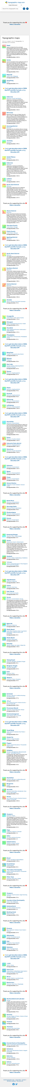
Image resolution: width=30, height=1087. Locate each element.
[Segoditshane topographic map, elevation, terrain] (4, 581)
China (8, 82)
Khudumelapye (11, 512)
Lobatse (9, 179)
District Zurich (20, 542)
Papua (13, 679)
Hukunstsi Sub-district (14, 443)
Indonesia (9, 587)
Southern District (12, 268)
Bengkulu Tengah (21, 661)
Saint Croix (10, 969)
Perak (13, 913)
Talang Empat (11, 660)
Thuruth (19, 715)
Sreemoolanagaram (13, 714)
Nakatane (10, 947)
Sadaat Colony (11, 842)
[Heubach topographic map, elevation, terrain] (4, 558)
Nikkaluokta (10, 935)
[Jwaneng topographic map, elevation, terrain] (4, 142)
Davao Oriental (16, 943)
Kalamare (9, 465)
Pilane (8, 387)
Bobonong (10, 399)
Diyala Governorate (13, 593)
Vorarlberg (13, 859)
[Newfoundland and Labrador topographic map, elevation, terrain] (4, 1005)
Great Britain (11, 864)
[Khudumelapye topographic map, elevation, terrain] (4, 514)
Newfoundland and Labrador (15, 999)
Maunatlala (10, 421)
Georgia (16, 227)
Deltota (9, 1062)
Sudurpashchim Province (16, 323)
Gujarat (11, 731)
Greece (8, 563)
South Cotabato (16, 484)
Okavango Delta (12, 506)
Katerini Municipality (14, 565)
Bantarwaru (10, 982)
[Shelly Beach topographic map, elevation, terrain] (4, 632)
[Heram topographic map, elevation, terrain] (4, 799)
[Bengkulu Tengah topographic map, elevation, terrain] (4, 667)
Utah (15, 317)
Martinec (9, 1014)
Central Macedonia (15, 563)
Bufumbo (9, 643)
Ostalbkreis (24, 558)
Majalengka (20, 984)
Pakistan (9, 843)
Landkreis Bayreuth (20, 779)
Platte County (11, 231)
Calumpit (19, 831)
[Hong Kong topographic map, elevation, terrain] (4, 82)
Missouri (16, 233)
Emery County (20, 317)
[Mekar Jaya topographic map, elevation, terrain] (4, 878)
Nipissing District (19, 366)
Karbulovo (10, 1049)
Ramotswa (10, 449)
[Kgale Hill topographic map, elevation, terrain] (4, 625)
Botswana (9, 98)
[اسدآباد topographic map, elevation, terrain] (4, 703)
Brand (8, 858)
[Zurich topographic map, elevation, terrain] (4, 547)
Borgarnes (10, 783)
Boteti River (10, 500)
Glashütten (10, 778)
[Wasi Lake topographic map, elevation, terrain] (4, 366)
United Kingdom (10, 865)
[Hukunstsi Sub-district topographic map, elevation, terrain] (4, 445)
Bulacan (9, 358)
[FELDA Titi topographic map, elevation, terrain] (4, 739)
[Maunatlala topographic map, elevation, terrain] (4, 428)
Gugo (8, 830)
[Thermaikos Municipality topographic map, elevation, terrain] (4, 872)
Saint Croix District (11, 972)
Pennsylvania (17, 336)
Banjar (22, 709)
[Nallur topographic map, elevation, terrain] (4, 837)
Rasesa (9, 371)
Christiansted (19, 972)
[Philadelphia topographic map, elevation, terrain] (4, 337)
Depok (19, 878)
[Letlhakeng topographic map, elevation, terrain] (4, 407)
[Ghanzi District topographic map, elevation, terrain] (4, 216)
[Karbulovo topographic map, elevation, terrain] (4, 1051)
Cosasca (9, 928)
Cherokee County (12, 225)
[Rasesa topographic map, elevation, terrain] (4, 373)
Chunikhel (10, 328)
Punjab (13, 843)
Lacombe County (19, 978)
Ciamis (9, 585)
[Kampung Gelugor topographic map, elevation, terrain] (4, 536)
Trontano (9, 931)
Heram (9, 796)
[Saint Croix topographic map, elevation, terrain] (4, 971)
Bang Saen (10, 352)
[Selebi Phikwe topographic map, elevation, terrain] (4, 158)
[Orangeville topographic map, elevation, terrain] (4, 317)
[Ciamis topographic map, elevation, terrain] (4, 587)
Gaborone (10, 97)
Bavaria (13, 695)
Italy (8, 930)
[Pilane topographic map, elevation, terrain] (4, 389)
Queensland (14, 639)
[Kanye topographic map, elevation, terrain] (4, 439)
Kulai (8, 671)
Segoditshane (11, 579)
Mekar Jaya (10, 877)
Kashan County (21, 702)
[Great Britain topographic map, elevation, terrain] (4, 865)
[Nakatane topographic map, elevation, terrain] (4, 948)
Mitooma (13, 1057)
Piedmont (12, 930)
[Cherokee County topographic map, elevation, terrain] (4, 227)
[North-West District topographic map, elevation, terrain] (4, 259)
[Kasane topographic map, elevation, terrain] (4, 519)
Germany (9, 558)
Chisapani (10, 322)
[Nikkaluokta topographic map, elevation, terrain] (4, 937)
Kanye (8, 437)
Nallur (8, 836)
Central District (11, 284)
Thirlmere (10, 1027)
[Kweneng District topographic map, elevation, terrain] (4, 132)
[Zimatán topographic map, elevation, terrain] (4, 301)
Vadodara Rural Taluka (19, 731)
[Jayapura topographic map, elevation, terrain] (4, 820)
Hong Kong (10, 80)
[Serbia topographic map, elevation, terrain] (4, 65)
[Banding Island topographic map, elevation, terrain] (4, 913)
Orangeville (10, 316)
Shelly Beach (11, 629)
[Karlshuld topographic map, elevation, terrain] (4, 696)
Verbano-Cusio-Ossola (20, 930)
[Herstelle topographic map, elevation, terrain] (4, 791)
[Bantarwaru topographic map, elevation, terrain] (4, 984)
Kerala (11, 715)
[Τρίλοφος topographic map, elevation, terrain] (4, 564)
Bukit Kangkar (18, 536)
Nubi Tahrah (10, 591)
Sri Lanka (9, 837)
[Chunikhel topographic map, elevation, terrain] (4, 330)
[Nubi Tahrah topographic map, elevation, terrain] (4, 593)
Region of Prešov (15, 1016)
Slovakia (9, 1016)
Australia (9, 639)
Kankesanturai (11, 906)
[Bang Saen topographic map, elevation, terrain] (4, 354)
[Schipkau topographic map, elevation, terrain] (4, 757)
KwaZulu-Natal (16, 631)
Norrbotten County (15, 937)
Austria (8, 859)
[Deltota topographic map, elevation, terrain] (4, 1063)
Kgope (8, 471)
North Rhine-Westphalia (17, 791)
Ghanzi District (11, 211)
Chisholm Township (11, 367)
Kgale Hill (9, 623)
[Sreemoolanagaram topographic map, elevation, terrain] (4, 715)
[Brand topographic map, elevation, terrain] (4, 859)
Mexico (8, 301)
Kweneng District (12, 126)
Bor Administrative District (17, 1050)
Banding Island (11, 912)
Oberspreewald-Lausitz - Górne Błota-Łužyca (16, 752)
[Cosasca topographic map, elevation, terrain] (4, 930)
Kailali (24, 323)
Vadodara (9, 733)
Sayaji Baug (10, 730)
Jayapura (18, 679)
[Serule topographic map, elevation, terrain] (4, 604)
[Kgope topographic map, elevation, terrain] (4, 473)
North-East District (13, 184)
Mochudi (9, 393)
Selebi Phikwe (11, 157)
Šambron (14, 1017)
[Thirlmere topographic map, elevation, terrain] (4, 1028)
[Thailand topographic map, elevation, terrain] (4, 1023)
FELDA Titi (10, 737)
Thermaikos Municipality (14, 870)
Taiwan (8, 965)
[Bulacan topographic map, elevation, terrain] (4, 360)
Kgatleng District (12, 237)
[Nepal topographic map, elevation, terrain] (4, 51)
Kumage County (14, 948)
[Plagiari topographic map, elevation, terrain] (4, 745)
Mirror (9, 976)
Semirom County (22, 798)
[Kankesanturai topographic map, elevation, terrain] (4, 907)
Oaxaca (12, 301)
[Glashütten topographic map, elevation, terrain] (4, 779)
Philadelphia (10, 335)
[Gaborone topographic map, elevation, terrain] (4, 103)
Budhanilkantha (10, 330)
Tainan (12, 965)
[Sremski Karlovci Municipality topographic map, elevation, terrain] (4, 1044)
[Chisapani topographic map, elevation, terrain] (4, 323)
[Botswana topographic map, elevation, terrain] (4, 118)
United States (10, 227)
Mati (8, 941)
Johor (13, 536)
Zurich (9, 540)
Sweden (8, 937)
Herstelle (9, 789)
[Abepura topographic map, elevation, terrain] (4, 679)
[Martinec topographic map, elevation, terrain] (4, 1017)
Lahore (17, 843)
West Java (14, 587)
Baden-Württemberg (16, 558)
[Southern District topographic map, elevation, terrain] (4, 274)
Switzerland (9, 542)
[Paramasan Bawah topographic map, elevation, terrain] (4, 709)
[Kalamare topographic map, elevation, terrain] (4, 467)
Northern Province (16, 837)
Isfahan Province (13, 702)
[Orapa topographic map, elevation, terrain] (4, 478)
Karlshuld (10, 694)
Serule (9, 597)
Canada (8, 366)
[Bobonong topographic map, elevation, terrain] (4, 401)
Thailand (9, 354)
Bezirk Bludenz (20, 859)
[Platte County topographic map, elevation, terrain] (4, 233)
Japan (8, 948)
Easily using (16, 90)
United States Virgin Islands (20, 971)
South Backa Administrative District (19, 1044)
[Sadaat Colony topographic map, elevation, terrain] (4, 843)
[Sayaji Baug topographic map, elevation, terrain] (4, 732)
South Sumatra (15, 894)
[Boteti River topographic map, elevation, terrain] (4, 502)
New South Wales (16, 1028)
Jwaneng (9, 141)
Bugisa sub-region (15, 645)
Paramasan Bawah (12, 708)
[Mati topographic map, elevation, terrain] (4, 943)
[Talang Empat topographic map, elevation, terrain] (4, 661)
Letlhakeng (10, 405)
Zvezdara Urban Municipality (16, 900)
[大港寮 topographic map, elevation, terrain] (4, 965)
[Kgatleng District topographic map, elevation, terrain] (4, 238)
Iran (7, 702)
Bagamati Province (14, 329)
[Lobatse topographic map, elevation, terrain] (4, 180)
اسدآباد (9, 701)
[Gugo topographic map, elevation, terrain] (4, 831)
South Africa (9, 631)
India (8, 715)
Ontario (12, 366)
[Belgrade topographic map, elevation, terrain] (4, 76)
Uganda (8, 645)
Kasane (9, 518)
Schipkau (9, 750)
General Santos (11, 483)
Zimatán (9, 300)
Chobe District (15, 520)
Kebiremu (10, 1056)
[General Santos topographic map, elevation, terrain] (4, 485)
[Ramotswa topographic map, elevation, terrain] (4, 450)
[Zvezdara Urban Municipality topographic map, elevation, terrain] (4, 902)
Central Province (16, 1063)
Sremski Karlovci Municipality (16, 1043)
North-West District (13, 253)
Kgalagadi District (16, 445)
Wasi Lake (10, 364)
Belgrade (9, 74)
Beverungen (13, 792)
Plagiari (9, 743)
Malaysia (9, 536)
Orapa (8, 477)
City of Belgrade (14, 76)
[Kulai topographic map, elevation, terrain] (4, 673)
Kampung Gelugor (12, 534)
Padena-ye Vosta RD (11, 799)
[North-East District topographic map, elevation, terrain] (4, 191)
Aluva (15, 715)
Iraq (7, 593)
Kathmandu (22, 329)
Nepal (8, 45)
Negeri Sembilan (15, 739)
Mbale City (23, 645)
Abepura (9, 677)
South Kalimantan (16, 709)
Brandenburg (15, 752)
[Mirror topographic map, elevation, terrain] (4, 978)
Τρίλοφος (9, 562)
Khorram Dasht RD (11, 703)
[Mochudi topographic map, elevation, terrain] (4, 395)
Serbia (9, 60)
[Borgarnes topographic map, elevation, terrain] (4, 785)
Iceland (8, 785)
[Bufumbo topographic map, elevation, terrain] (4, 645)
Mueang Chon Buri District (18, 354)
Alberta (12, 978)
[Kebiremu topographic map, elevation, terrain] (4, 1057)
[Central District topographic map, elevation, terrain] (4, 290)
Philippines (9, 360)
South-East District (16, 98)
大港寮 (9, 963)
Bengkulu (14, 661)
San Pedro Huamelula (20, 301)
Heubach (9, 556)
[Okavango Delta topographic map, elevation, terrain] (4, 508)
